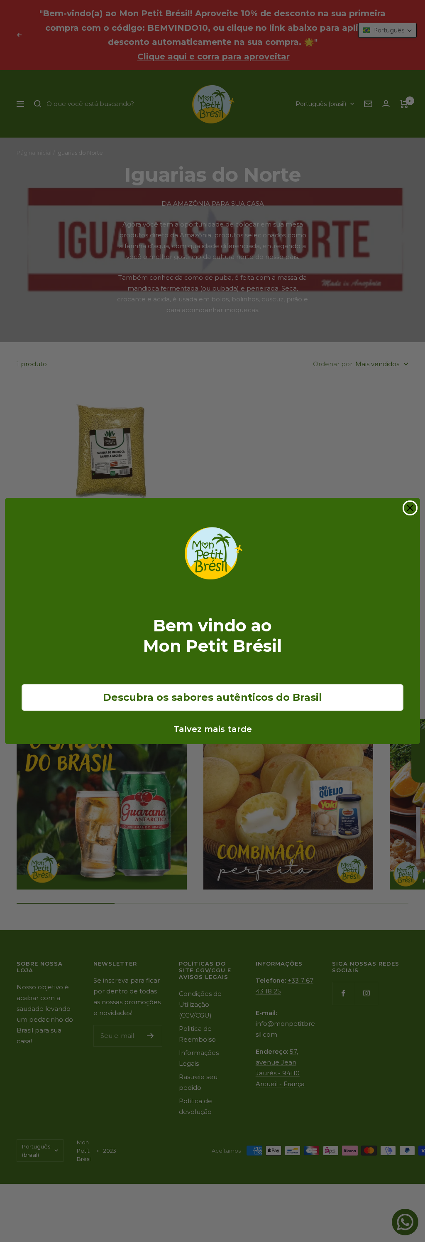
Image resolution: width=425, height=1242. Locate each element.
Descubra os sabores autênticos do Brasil (212, 697)
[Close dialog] (410, 508)
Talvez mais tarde (212, 729)
